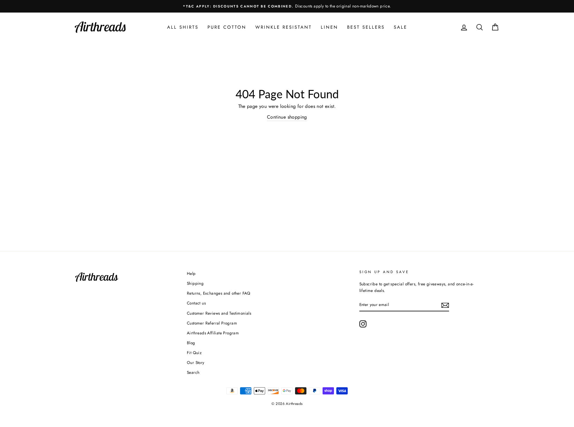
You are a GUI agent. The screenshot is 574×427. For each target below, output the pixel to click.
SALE (400, 27)
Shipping (195, 283)
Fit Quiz (194, 353)
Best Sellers (366, 27)
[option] (287, 6)
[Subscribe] (445, 305)
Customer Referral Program (212, 323)
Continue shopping (287, 117)
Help (191, 273)
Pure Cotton (226, 27)
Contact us (196, 303)
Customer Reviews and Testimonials (219, 313)
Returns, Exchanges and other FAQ (219, 293)
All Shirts (183, 27)
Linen (329, 27)
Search (193, 372)
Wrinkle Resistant (283, 27)
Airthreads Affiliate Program (213, 333)
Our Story (195, 362)
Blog (191, 343)
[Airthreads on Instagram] (363, 323)
